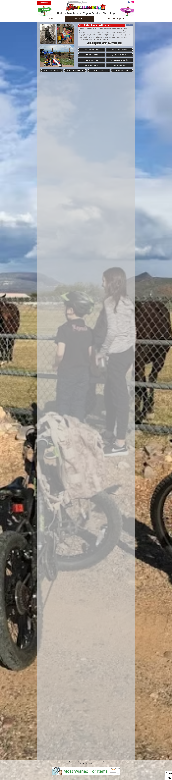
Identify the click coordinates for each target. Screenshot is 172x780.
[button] (44, 3)
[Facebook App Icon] (129, 2)
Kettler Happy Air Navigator (87, 36)
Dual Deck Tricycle (122, 31)
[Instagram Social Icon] (132, 2)
